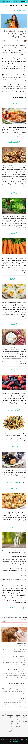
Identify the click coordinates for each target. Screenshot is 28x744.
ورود (3, 1)
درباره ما (25, 720)
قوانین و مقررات (18, 724)
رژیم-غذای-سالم (14, 617)
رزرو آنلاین (15, 1)
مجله (26, 723)
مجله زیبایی (9, 1)
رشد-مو (20, 617)
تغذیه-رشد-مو (23, 619)
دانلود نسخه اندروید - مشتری (11, 722)
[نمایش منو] (26, 5)
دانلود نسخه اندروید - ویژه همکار (11, 729)
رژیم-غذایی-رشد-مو (6, 617)
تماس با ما (25, 721)
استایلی (24, 10)
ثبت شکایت (17, 726)
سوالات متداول (18, 720)
